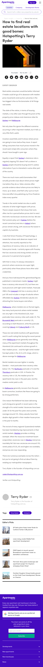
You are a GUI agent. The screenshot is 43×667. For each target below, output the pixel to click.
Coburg (12, 327)
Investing (19, 18)
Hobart (27, 223)
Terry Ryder (19, 496)
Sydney (5, 120)
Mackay (17, 433)
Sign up (32, 2)
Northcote (18, 369)
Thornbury (6, 372)
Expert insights (8, 18)
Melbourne (16, 120)
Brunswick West (8, 320)
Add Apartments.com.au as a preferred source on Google (21, 614)
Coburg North (24, 327)
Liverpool (14, 291)
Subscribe (21, 636)
